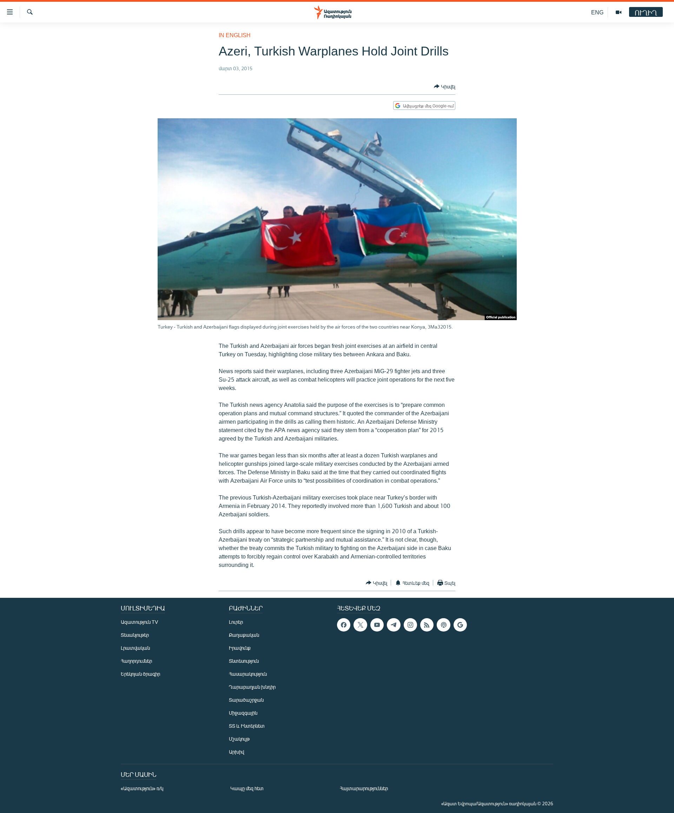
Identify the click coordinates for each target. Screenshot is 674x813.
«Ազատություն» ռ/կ (142, 788)
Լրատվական (135, 648)
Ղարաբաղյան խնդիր (252, 687)
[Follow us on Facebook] (343, 625)
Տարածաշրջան (246, 700)
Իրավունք (240, 648)
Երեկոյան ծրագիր (140, 674)
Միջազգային (243, 713)
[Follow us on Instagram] (410, 625)
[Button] (444, 86)
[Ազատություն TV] (618, 12)
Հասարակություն (248, 674)
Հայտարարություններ (364, 788)
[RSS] (427, 625)
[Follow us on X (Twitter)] (360, 625)
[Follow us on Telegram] (393, 625)
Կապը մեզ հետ (247, 788)
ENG (597, 12)
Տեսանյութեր (135, 635)
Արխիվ (236, 752)
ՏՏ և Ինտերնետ (247, 726)
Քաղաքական (244, 635)
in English (235, 35)
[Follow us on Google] (460, 625)
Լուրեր (236, 622)
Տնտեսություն (244, 661)
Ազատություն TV (139, 622)
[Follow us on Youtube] (377, 625)
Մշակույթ (239, 739)
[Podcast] (443, 625)
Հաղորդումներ (136, 661)
